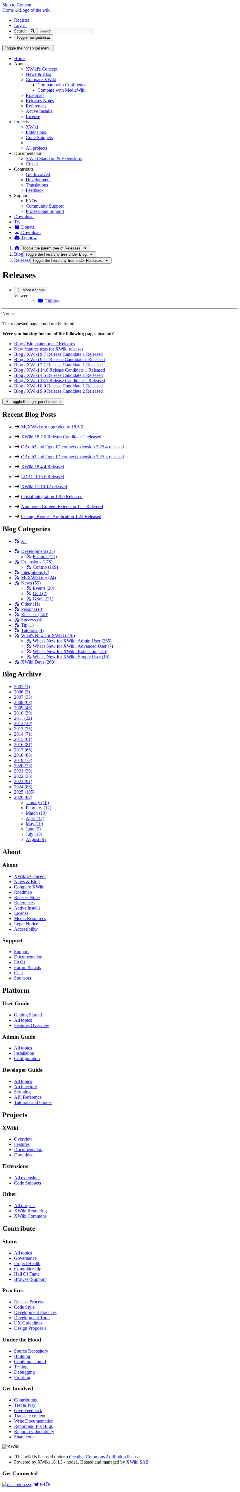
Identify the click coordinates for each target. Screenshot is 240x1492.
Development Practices (35, 1312)
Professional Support (45, 211)
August (36, 839)
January (37, 802)
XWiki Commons (30, 1216)
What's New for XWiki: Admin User (72, 640)
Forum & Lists (27, 967)
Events (43, 588)
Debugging (24, 1372)
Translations (37, 184)
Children (52, 300)
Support (21, 951)
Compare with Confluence (61, 84)
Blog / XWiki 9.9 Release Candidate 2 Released (58, 391)
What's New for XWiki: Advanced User (73, 646)
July (34, 834)
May (34, 823)
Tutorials (32, 630)
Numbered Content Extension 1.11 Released (62, 506)
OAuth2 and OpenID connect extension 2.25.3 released (72, 456)
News (31, 582)
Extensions (36, 132)
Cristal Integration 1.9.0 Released (52, 496)
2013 (23, 728)
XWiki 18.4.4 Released (42, 466)
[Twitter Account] (37, 1484)
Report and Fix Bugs (33, 1426)
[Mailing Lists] (42, 1484)
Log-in (20, 25)
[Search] (32, 31)
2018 (23, 755)
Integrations (35, 572)
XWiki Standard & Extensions (54, 158)
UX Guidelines (28, 1322)
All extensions (27, 1177)
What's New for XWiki (48, 635)
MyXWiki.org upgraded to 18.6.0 (52, 426)
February (38, 807)
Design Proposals (30, 1328)
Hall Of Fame (27, 1273)
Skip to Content (16, 4)
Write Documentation (34, 1420)
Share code (24, 1436)
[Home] (17, 247)
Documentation (28, 956)
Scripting (22, 1091)
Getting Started (28, 1014)
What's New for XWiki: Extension (70, 651)
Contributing (25, 1399)
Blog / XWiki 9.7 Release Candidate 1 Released (58, 354)
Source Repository (31, 1351)
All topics (23, 1020)
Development (38, 179)
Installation (24, 1053)
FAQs (31, 200)
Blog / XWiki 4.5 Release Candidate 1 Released (58, 375)
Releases (22, 260)
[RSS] (17, 541)
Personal (32, 609)
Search (20, 30)
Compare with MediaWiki (61, 90)
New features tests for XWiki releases (48, 348)
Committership (27, 1268)
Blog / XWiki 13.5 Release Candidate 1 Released (59, 380)
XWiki (32, 126)
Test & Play (25, 1405)
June (33, 828)
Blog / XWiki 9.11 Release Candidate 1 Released (59, 359)
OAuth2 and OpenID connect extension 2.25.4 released (72, 446)
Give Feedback (28, 1410)
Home (19, 58)
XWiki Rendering (30, 1210)
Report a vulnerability (34, 1431)
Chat (18, 972)
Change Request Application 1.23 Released (61, 516)
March (36, 813)
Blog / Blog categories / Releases (44, 343)
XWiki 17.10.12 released (44, 486)
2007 (23, 697)
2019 (23, 760)
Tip (27, 625)
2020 (23, 765)
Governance (25, 1258)
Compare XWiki (41, 79)
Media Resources (30, 918)
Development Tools (32, 1317)
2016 (23, 744)
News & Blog (39, 74)
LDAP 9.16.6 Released (42, 476)
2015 (23, 739)
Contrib (45, 567)
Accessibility (26, 929)
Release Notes (27, 897)
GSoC (43, 598)
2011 (23, 718)
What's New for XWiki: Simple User (71, 656)
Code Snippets (39, 137)
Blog (18, 254)
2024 (23, 786)
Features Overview (31, 1025)
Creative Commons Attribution (97, 1456)
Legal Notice (26, 923)
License (33, 116)
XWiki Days (38, 661)
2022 (23, 776)
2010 (23, 712)
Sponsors (22, 977)
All (24, 541)
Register (21, 20)
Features (45, 556)
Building (22, 1356)
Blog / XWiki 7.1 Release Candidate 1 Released (58, 364)
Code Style (24, 1307)
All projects (36, 148)
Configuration (27, 1058)
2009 (23, 707)
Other (30, 603)
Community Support (45, 206)
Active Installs (39, 111)
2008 (23, 702)
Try (17, 221)
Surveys (31, 619)
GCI (40, 593)
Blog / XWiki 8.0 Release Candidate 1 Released (58, 385)
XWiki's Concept (41, 68)
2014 (23, 734)
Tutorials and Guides (33, 1102)
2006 (22, 691)
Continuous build (30, 1361)
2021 (23, 770)
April (35, 818)
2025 (24, 791)
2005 (22, 686)
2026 (23, 797)
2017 (23, 749)
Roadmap (35, 95)
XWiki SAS (137, 1461)
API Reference (28, 1097)
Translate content (29, 1415)
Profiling (22, 1377)
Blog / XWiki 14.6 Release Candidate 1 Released (59, 370)
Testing (21, 1366)
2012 (23, 723)
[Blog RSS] (48, 1484)
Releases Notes (40, 100)
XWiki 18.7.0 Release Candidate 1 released (61, 436)
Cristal (32, 163)
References (36, 105)
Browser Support (30, 1279)
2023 (23, 781)
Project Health (27, 1263)
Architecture (25, 1086)
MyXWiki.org (38, 577)
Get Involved (38, 174)
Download (24, 216)
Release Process (29, 1301)
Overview (23, 1138)
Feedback (35, 190)
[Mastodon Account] (17, 1484)
